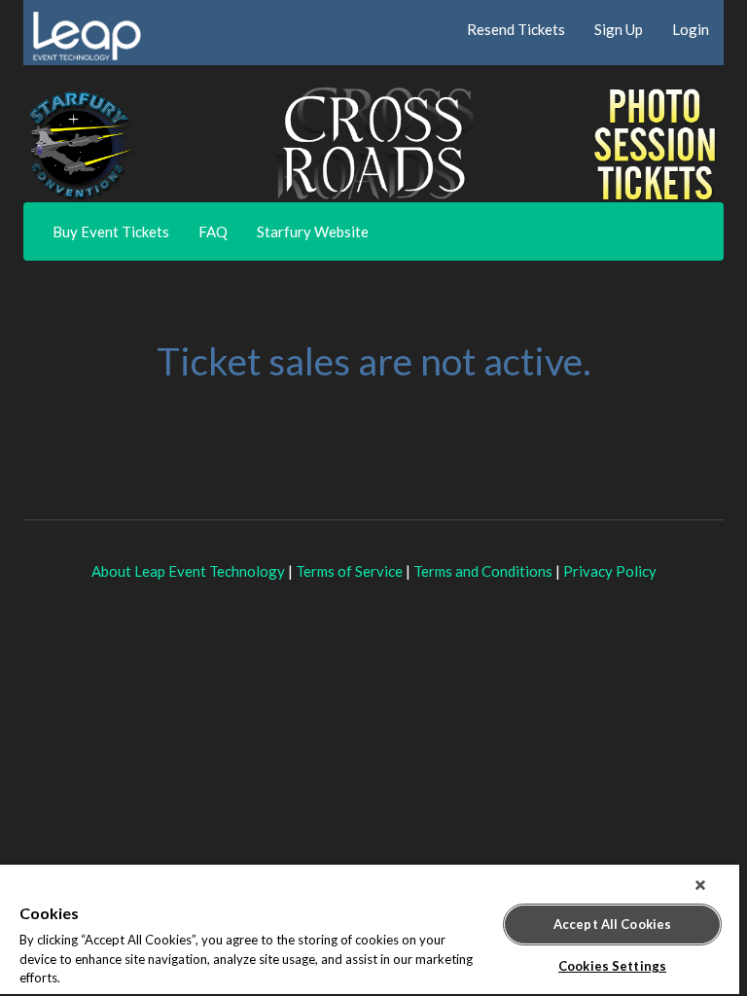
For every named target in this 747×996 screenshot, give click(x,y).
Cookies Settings (612, 966)
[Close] (700, 885)
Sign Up (618, 29)
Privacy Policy (610, 571)
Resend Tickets (516, 29)
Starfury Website (313, 231)
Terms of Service (349, 571)
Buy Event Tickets (111, 231)
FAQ (213, 231)
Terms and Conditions (482, 571)
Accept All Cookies (612, 924)
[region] (369, 930)
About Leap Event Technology (188, 571)
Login (690, 29)
